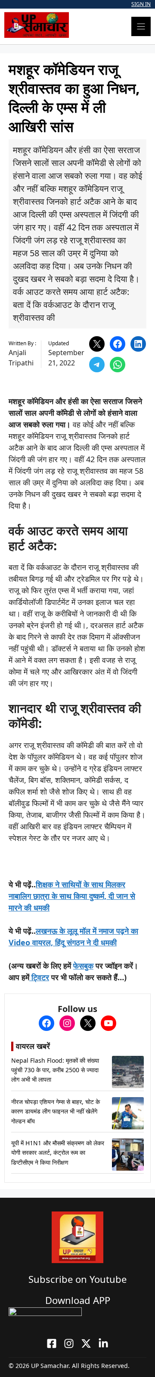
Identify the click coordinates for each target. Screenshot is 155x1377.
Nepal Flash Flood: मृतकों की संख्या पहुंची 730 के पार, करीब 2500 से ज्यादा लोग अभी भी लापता (55, 1070)
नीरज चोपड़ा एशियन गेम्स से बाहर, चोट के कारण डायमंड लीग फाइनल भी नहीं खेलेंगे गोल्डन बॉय (55, 1111)
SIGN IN (141, 4)
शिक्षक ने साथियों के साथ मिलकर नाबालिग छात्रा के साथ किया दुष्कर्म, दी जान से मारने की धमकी (72, 896)
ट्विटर (39, 977)
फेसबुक (83, 965)
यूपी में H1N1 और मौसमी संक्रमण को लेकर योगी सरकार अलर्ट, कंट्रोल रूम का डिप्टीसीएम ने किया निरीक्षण (57, 1152)
